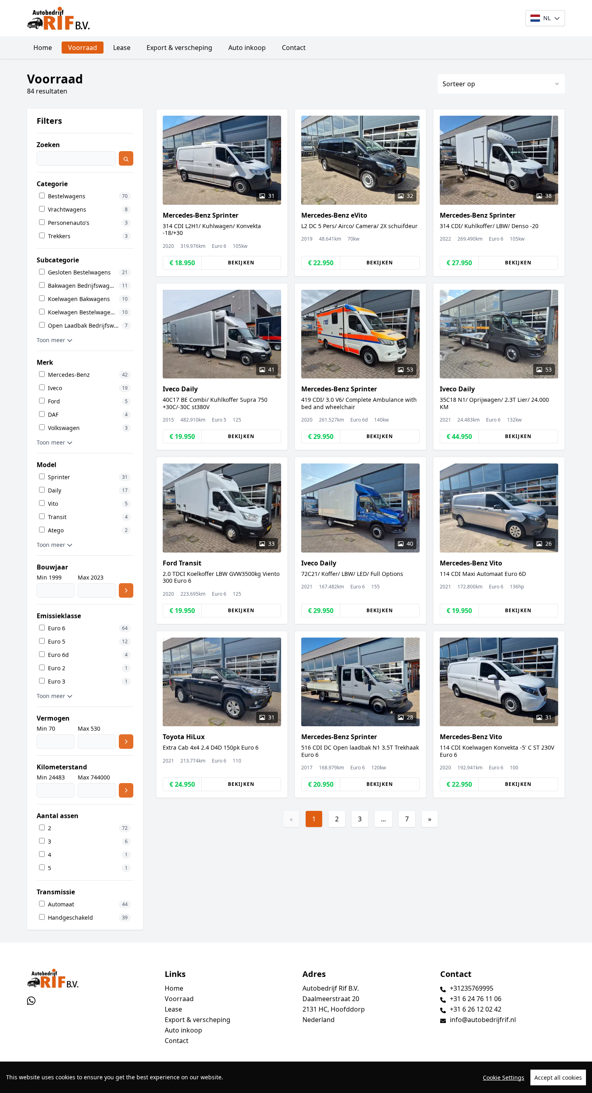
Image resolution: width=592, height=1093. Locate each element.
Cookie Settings (503, 1077)
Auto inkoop (247, 47)
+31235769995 (471, 988)
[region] (296, 1077)
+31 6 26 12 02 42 (475, 1009)
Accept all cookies (558, 1077)
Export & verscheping (179, 47)
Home (42, 47)
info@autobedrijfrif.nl (483, 1019)
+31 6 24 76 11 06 (475, 998)
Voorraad (82, 47)
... (383, 819)
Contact (294, 47)
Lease (121, 47)
